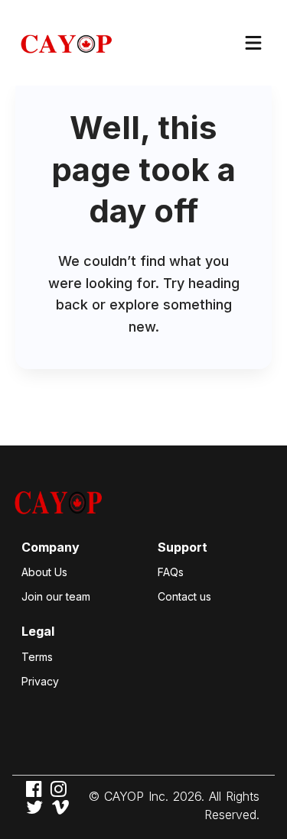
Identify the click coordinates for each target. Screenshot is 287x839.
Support (182, 547)
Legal (37, 631)
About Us (44, 571)
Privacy (40, 681)
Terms (37, 656)
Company (50, 547)
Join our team (55, 596)
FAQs (171, 571)
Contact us (184, 596)
